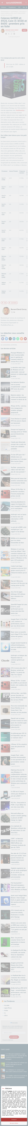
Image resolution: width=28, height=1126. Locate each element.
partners (10, 1091)
